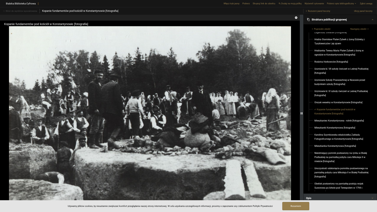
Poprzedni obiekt (322, 29)
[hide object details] (301, 113)
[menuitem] (330, 32)
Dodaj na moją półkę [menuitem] (291, 3)
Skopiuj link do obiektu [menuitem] (264, 3)
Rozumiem (296, 206)
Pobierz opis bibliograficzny (340, 3)
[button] (340, 19)
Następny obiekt (358, 29)
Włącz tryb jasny (231, 3)
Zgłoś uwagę (366, 3)
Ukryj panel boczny (363, 11)
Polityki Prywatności (263, 206)
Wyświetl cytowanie (314, 3)
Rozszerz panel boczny (319, 11)
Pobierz (246, 3)
